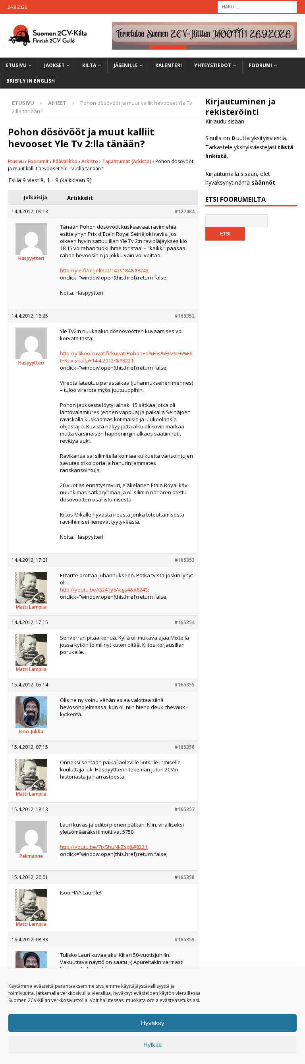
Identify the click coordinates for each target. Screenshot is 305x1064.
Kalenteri (168, 65)
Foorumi (260, 65)
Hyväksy (152, 1023)
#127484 (184, 211)
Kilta (89, 65)
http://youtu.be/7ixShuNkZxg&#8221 (103, 846)
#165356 (184, 747)
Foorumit (38, 161)
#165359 (184, 939)
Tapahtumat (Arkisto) (126, 161)
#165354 (184, 622)
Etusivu (16, 65)
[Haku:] (257, 6)
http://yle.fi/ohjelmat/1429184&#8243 (104, 270)
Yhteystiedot (212, 65)
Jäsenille (126, 65)
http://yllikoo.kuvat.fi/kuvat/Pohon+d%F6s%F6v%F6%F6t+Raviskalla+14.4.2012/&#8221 (126, 357)
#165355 (184, 684)
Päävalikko (65, 161)
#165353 (184, 560)
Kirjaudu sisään (224, 121)
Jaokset (54, 65)
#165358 (184, 877)
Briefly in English (30, 80)
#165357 (184, 809)
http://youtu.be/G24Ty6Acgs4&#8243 (104, 589)
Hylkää (152, 1044)
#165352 (184, 315)
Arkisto (89, 161)
